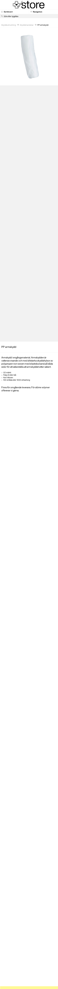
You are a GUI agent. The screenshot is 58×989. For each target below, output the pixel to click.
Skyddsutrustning (8, 25)
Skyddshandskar (27, 25)
